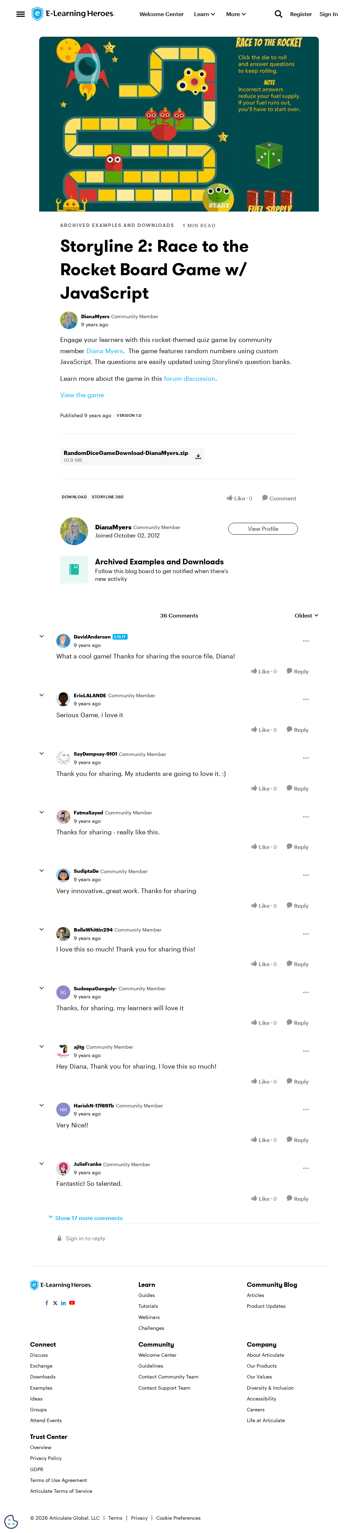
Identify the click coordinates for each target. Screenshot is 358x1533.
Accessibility (261, 1399)
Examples (41, 1388)
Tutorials (148, 1306)
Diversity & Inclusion (270, 1388)
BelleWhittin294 (93, 930)
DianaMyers (95, 316)
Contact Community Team (168, 1376)
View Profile (263, 528)
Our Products (262, 1366)
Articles (255, 1295)
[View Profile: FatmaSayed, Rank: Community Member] (63, 817)
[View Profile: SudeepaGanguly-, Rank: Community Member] (63, 992)
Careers (256, 1409)
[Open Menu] (306, 641)
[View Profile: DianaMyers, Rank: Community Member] (69, 320)
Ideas (36, 1399)
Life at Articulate (266, 1420)
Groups (38, 1409)
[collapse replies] (41, 636)
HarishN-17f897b (94, 1105)
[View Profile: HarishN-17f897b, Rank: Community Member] (63, 1110)
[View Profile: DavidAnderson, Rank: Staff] (63, 641)
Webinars (149, 1317)
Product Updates (266, 1306)
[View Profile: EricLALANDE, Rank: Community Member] (63, 699)
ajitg (79, 1047)
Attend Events (46, 1420)
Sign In (329, 13)
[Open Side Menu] (20, 14)
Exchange (41, 1366)
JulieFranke (87, 1164)
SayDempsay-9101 (95, 754)
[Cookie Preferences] (11, 1522)
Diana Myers (104, 351)
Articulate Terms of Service (61, 1491)
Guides (146, 1295)
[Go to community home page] (73, 14)
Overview (40, 1447)
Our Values (259, 1376)
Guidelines (150, 1366)
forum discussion (189, 378)
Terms (115, 1518)
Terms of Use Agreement (58, 1480)
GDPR (36, 1469)
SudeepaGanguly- (95, 988)
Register (301, 13)
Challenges (151, 1328)
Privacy (139, 1518)
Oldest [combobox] (307, 615)
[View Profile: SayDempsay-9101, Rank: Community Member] (63, 758)
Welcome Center (157, 1355)
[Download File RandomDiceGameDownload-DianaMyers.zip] (198, 456)
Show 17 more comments (89, 1217)
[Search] (278, 14)
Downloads (43, 1376)
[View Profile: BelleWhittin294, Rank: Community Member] (63, 934)
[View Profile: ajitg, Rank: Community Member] (63, 1051)
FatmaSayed (88, 812)
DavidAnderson (92, 637)
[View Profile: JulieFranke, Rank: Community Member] (63, 1168)
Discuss (39, 1355)
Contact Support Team (164, 1388)
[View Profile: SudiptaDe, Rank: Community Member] (63, 875)
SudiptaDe (86, 871)
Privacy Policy (46, 1458)
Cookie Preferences (178, 1518)
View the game (82, 395)
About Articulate (265, 1355)
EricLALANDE (90, 695)
